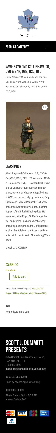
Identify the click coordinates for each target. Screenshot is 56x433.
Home (9, 77)
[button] (45, 107)
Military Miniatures (22, 77)
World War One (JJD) (26, 82)
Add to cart (19, 276)
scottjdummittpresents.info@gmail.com (26, 369)
